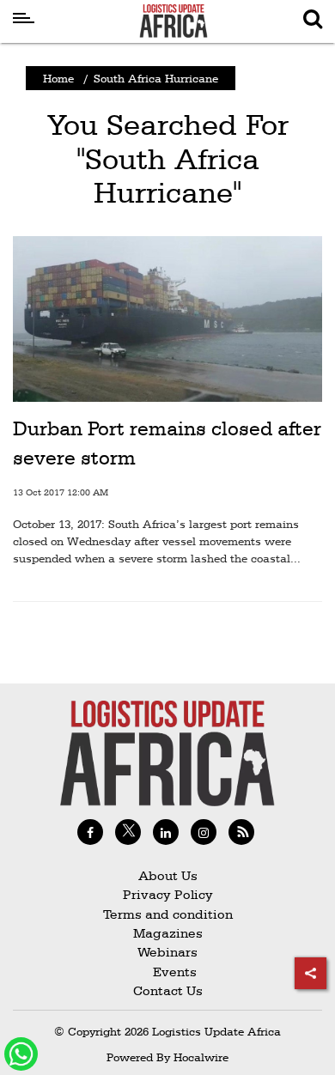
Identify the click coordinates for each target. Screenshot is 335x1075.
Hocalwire (201, 1057)
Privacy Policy (168, 894)
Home (58, 78)
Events (168, 971)
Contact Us (168, 990)
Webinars (167, 952)
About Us (168, 875)
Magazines (168, 933)
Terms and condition (168, 914)
